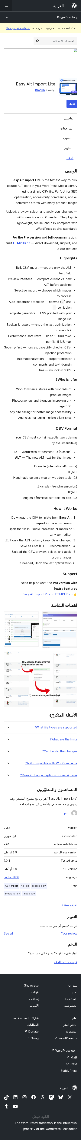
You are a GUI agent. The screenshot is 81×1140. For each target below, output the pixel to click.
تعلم (74, 1018)
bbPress (71, 1064)
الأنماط (34, 1005)
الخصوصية (70, 1005)
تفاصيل (68, 118)
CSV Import (11, 885)
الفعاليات (33, 1025)
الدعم (69, 158)
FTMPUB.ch (21, 243)
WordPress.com (64, 1050)
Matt (72, 1057)
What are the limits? (63, 739)
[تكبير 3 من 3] (72, 656)
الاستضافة (71, 999)
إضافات (34, 999)
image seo (29, 893)
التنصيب (68, 138)
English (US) (11, 877)
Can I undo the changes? (59, 751)
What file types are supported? (55, 727)
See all (8, 933)
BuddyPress (68, 1071)
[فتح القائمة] (6, 5)
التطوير (68, 148)
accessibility (39, 885)
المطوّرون (71, 1031)
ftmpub (40, 90)
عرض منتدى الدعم (65, 962)
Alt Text (25, 885)
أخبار (74, 992)
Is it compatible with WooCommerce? (51, 763)
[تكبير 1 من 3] (72, 617)
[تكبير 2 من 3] (34, 617)
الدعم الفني (70, 1025)
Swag (33, 1038)
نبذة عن (72, 985)
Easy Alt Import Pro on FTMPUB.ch (47, 594)
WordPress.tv (66, 1038)
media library (12, 893)
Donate (31, 1031)
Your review (69, 933)
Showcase (31, 985)
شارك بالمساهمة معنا (25, 1018)
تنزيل (72, 103)
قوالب (35, 992)
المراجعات (66, 128)
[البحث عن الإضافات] (37, 41)
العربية (64, 1088)
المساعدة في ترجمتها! (18, 28)
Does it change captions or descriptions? (48, 775)
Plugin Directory (67, 17)
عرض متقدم (69, 904)
